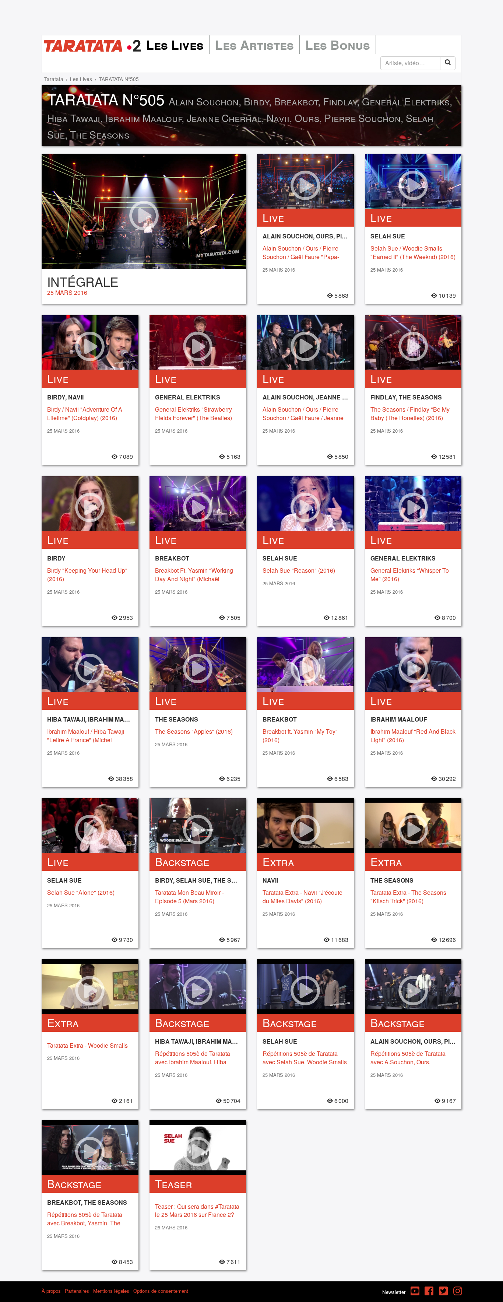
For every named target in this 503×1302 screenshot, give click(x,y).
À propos (51, 1290)
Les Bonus (337, 44)
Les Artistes (254, 44)
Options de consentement (160, 1290)
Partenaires (77, 1290)
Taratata (53, 79)
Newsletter (393, 1291)
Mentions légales (111, 1290)
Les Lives (175, 44)
